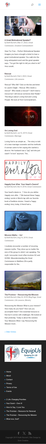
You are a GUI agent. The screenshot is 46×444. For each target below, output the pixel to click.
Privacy (9, 383)
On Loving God (11, 130)
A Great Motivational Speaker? (18, 40)
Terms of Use (11, 387)
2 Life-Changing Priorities (16, 399)
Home (8, 372)
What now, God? (12, 419)
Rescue (8, 74)
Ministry (28, 300)
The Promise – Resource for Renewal (21, 411)
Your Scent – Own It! (14, 403)
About (8, 376)
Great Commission (34, 187)
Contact (9, 380)
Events (9, 391)
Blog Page (32, 297)
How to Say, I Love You (15, 407)
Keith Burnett (11, 43)
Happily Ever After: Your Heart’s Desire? (22, 184)
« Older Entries (10, 332)
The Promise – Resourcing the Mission (21, 295)
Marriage (18, 136)
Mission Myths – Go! (13, 235)
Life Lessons (19, 79)
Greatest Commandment (24, 46)
